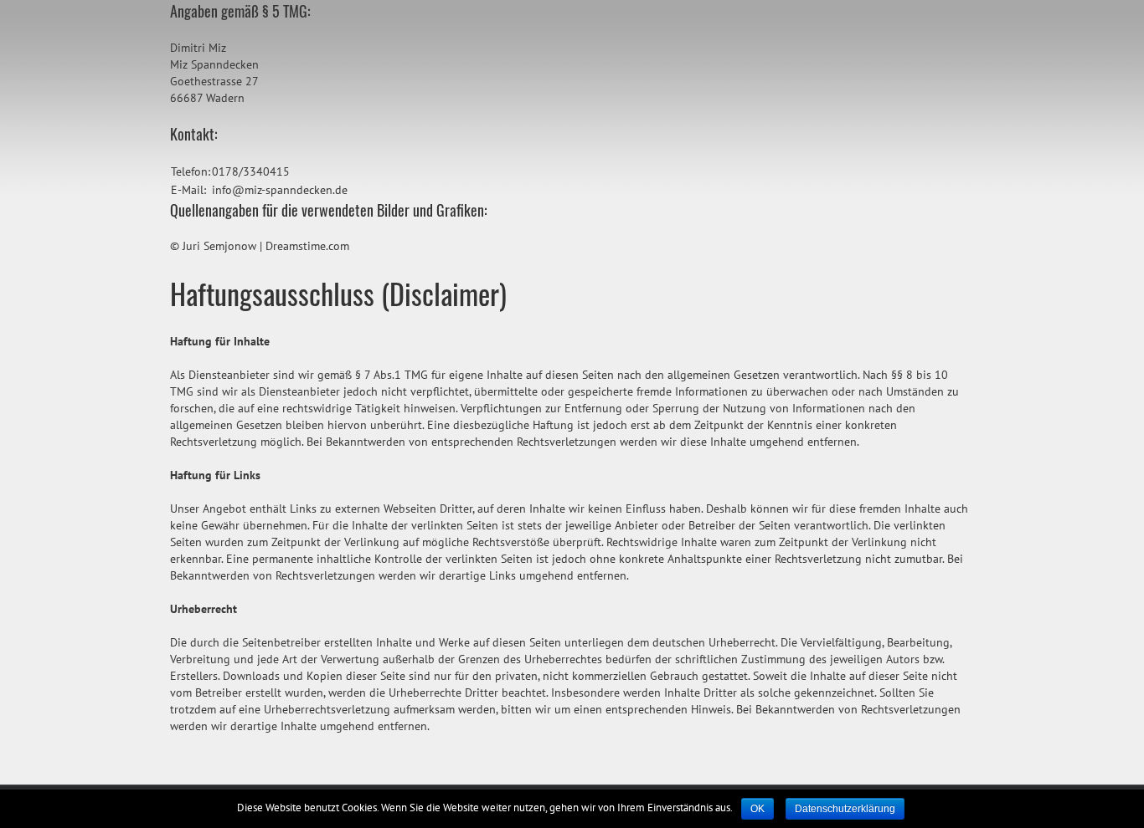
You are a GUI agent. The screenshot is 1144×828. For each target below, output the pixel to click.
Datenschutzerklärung (845, 809)
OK (757, 809)
